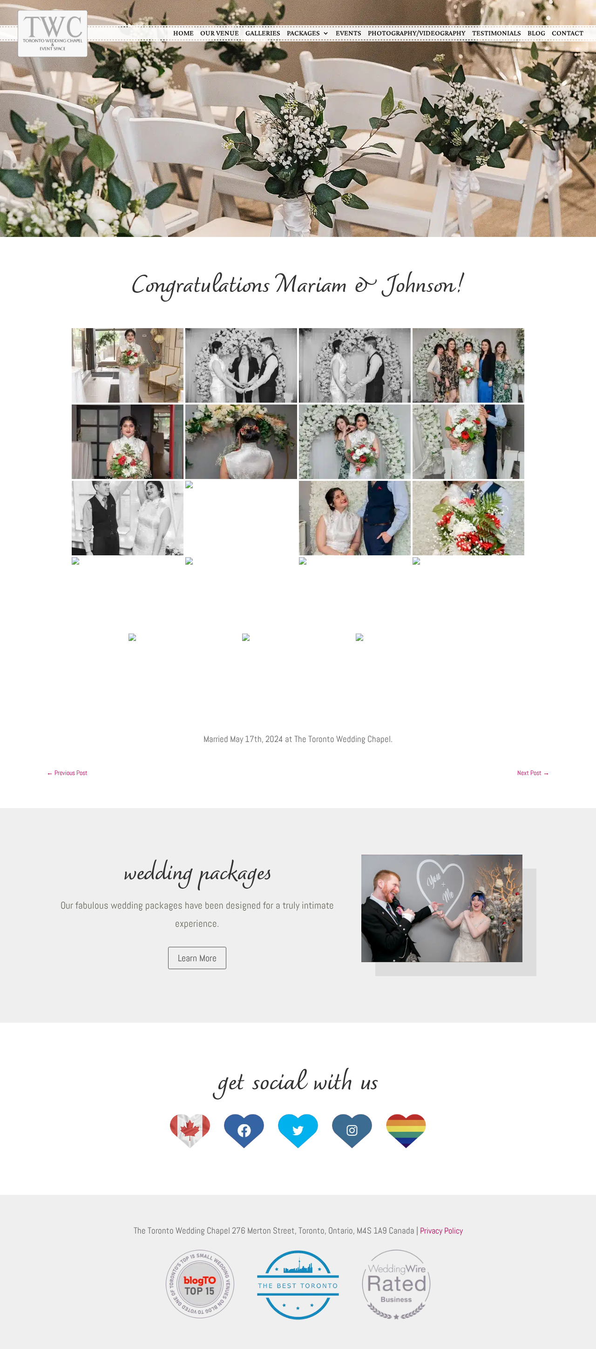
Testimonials (496, 33)
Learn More (197, 958)
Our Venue (219, 33)
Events (348, 33)
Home (183, 33)
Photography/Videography (417, 33)
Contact (567, 33)
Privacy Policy (441, 1230)
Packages (303, 33)
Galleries (262, 33)
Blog (536, 33)
